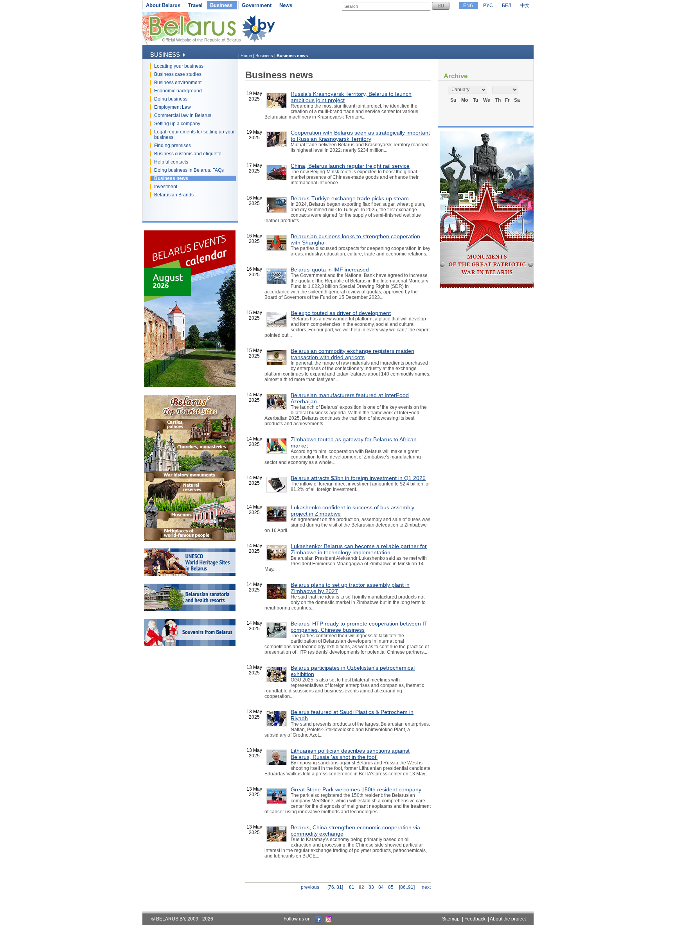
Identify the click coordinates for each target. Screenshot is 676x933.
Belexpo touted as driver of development (341, 313)
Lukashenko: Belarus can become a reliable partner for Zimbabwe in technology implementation (359, 549)
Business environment (177, 82)
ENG (468, 5)
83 (371, 887)
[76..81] (335, 887)
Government (256, 5)
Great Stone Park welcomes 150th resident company (356, 789)
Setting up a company (177, 123)
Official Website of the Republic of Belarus (201, 40)
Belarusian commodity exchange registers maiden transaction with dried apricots (352, 354)
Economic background (178, 90)
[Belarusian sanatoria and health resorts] (190, 609)
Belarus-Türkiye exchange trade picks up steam (350, 198)
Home (246, 55)
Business (221, 5)
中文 (525, 5)
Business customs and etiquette (187, 153)
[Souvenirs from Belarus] (190, 644)
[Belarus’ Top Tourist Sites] (190, 539)
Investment (165, 186)
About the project (508, 919)
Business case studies (177, 74)
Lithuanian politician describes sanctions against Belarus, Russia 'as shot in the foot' (350, 754)
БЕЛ (506, 5)
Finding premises (172, 145)
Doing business (170, 99)
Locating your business (178, 66)
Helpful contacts (171, 162)
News (285, 5)
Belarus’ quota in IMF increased (330, 269)
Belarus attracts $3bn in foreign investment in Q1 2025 (358, 478)
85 (391, 887)
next (426, 887)
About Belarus (163, 5)
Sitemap (451, 919)
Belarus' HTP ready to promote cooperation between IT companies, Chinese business (359, 626)
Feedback (474, 919)
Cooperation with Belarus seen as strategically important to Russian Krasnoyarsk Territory (360, 135)
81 (351, 887)
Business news (171, 178)
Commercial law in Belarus (182, 115)
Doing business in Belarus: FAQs (189, 170)
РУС (488, 5)
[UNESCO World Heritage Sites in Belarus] (190, 574)
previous (310, 887)
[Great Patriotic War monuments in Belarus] (487, 286)
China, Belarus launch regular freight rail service (350, 166)
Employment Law (172, 107)
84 (381, 887)
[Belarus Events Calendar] (190, 385)
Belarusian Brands (174, 195)
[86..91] (407, 887)
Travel (195, 5)
